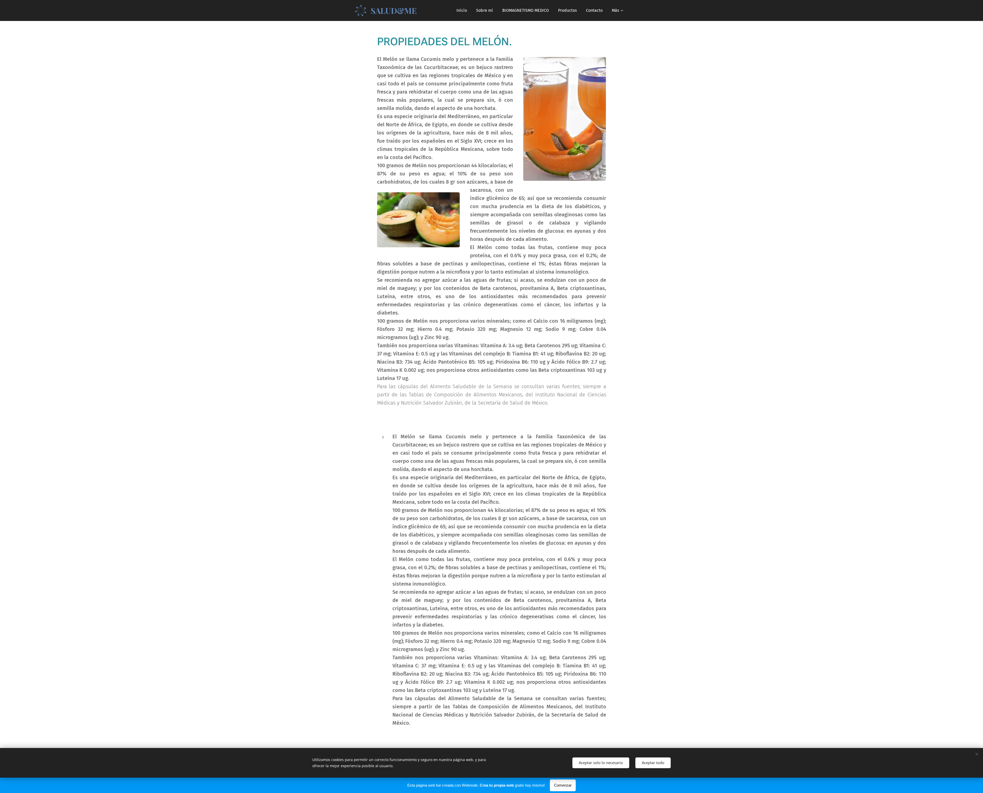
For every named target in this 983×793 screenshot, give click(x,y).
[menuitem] (462, 10)
